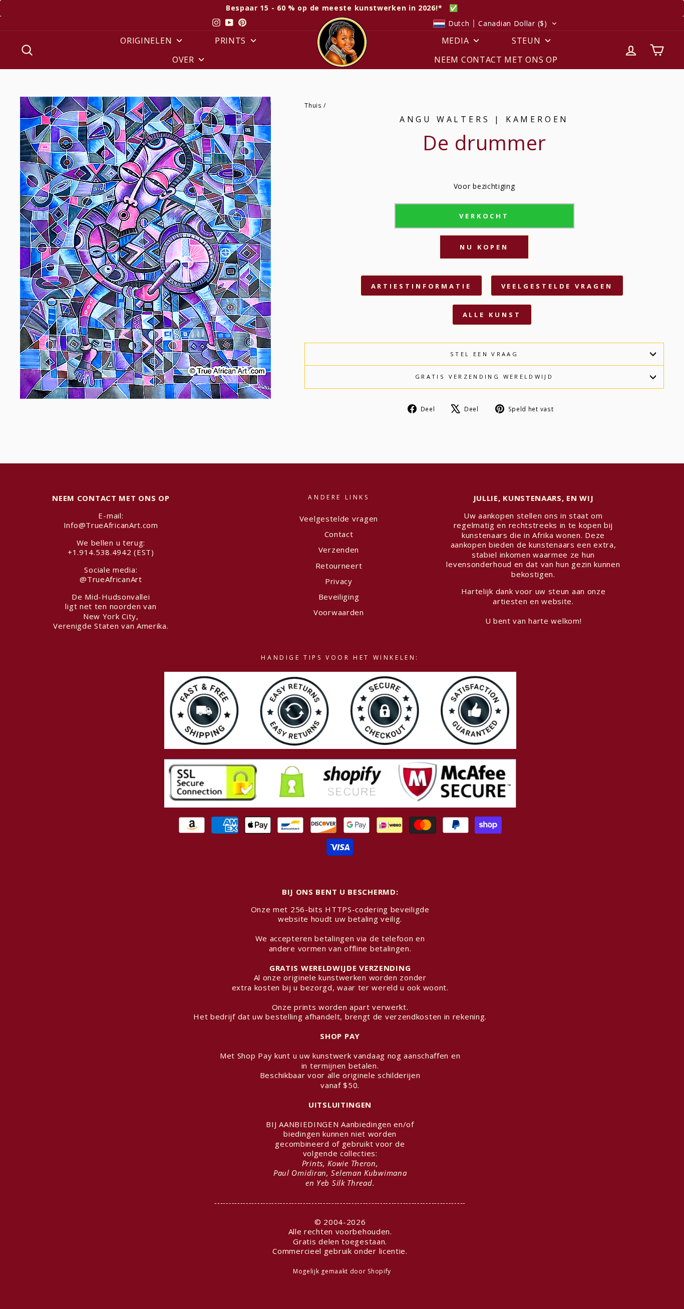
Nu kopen (484, 246)
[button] (495, 24)
